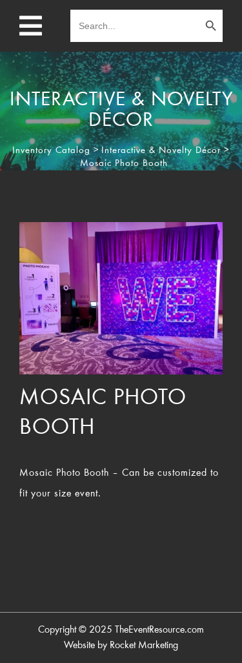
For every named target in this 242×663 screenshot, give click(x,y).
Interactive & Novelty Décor (161, 151)
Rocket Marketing (144, 645)
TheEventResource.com (159, 630)
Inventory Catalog (51, 151)
